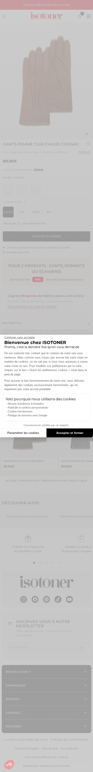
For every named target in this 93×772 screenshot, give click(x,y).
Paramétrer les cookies (23, 433)
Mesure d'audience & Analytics (26, 403)
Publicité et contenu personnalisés (28, 407)
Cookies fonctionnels (20, 411)
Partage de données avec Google (27, 415)
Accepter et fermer (69, 433)
